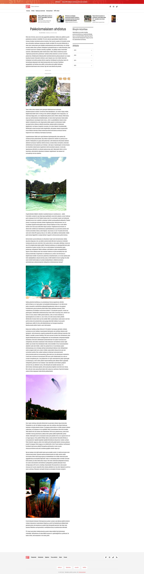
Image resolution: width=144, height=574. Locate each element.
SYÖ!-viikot (56, 10)
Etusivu (28, 10)
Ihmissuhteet (49, 10)
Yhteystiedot (33, 557)
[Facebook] (110, 6)
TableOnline (68, 567)
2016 (75, 55)
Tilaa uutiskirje (54, 557)
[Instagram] (113, 6)
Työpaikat (47, 557)
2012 (75, 65)
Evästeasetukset (82, 572)
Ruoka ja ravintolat (40, 10)
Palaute (65, 557)
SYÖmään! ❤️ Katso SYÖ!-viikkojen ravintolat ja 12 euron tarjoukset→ (72, 2)
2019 (75, 50)
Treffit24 (84, 567)
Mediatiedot (40, 557)
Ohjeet (60, 557)
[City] (27, 557)
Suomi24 (77, 567)
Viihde (32, 10)
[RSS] (116, 557)
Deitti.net (60, 567)
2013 (75, 60)
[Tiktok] (117, 6)
